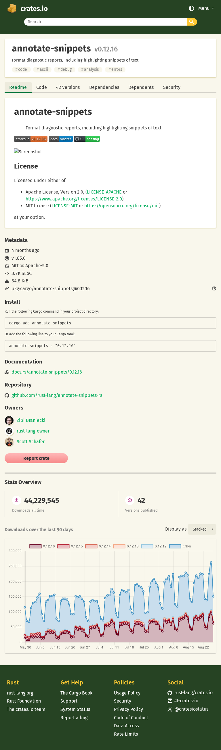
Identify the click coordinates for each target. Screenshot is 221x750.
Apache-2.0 (36, 265)
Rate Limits (126, 734)
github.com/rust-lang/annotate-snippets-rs (57, 395)
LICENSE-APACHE (104, 192)
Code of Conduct (131, 717)
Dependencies (104, 87)
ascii (42, 69)
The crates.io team (26, 709)
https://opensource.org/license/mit (121, 205)
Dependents (141, 87)
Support (68, 701)
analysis (90, 69)
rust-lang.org (20, 693)
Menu (203, 8)
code (21, 69)
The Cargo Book (76, 693)
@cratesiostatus (187, 709)
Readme (18, 87)
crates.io (34, 8)
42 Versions (68, 87)
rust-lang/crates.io (190, 692)
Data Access (126, 725)
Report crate (36, 458)
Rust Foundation (24, 701)
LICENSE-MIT (65, 205)
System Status (75, 709)
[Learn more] (214, 289)
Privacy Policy (128, 709)
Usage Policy (127, 693)
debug (65, 69)
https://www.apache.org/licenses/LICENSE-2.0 (74, 199)
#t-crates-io (182, 700)
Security (171, 87)
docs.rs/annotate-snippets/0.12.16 (47, 372)
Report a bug (73, 717)
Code (41, 87)
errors (115, 69)
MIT (15, 265)
